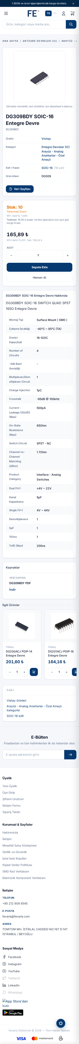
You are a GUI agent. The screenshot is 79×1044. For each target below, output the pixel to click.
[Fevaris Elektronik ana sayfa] (33, 13)
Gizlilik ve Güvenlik (14, 852)
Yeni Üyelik (9, 786)
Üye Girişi (8, 792)
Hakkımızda (10, 832)
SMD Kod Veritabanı (15, 871)
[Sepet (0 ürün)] (72, 13)
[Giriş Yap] (64, 13)
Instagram (14, 964)
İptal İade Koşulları (14, 858)
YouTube (14, 971)
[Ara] (71, 24)
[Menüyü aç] (6, 13)
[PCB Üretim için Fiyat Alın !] (60, 1023)
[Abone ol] (70, 755)
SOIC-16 (47, 168)
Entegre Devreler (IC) (56, 147)
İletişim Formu (11, 805)
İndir (12, 589)
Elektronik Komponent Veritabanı (23, 878)
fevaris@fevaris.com (16, 916)
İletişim (7, 839)
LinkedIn (13, 985)
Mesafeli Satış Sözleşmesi (19, 845)
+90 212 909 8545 (15, 903)
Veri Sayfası (22, 189)
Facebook (14, 957)
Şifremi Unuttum (13, 799)
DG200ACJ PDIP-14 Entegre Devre (19, 653)
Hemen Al (39, 277)
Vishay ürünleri (16, 700)
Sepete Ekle (40, 267)
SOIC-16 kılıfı (15, 716)
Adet (10, 247)
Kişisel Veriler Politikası (17, 865)
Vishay (46, 138)
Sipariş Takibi (11, 812)
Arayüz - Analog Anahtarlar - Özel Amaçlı (53, 155)
